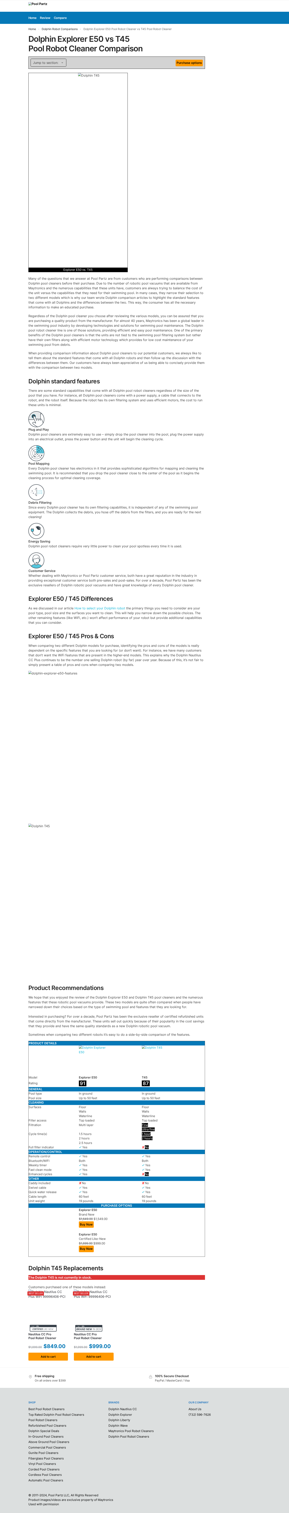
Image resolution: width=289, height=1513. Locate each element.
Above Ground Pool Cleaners (48, 1442)
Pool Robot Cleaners (42, 1420)
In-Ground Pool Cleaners (46, 1436)
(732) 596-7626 (199, 1415)
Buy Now (86, 1224)
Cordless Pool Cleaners (45, 1475)
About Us (194, 1409)
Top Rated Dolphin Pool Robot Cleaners (56, 1415)
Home (32, 29)
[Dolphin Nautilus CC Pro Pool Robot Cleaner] (48, 1309)
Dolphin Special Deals (43, 1431)
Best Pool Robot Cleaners (46, 1409)
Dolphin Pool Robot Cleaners (128, 1436)
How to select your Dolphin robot (100, 608)
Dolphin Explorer (120, 1415)
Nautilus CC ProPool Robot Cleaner (42, 1336)
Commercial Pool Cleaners (47, 1447)
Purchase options (189, 63)
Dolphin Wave (118, 1425)
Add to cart (48, 1356)
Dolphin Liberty (119, 1420)
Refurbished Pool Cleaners (47, 1425)
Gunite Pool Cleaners (43, 1453)
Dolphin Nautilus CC (122, 1409)
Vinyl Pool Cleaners (42, 1464)
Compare (60, 18)
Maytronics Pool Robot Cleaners (131, 1431)
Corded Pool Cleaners (44, 1469)
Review (45, 18)
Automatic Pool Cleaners (45, 1480)
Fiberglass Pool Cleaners (46, 1458)
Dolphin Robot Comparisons (60, 29)
